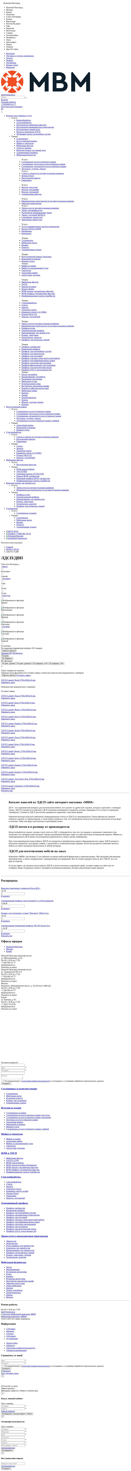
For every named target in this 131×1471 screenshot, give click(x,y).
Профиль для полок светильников (36, 363)
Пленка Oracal (27, 176)
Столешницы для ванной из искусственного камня (43, 166)
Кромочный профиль (30, 349)
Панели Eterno (27, 289)
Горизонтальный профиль (32, 330)
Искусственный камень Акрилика (36, 257)
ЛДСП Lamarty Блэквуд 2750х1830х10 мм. (19, 772)
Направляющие (13, 1269)
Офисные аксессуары (15, 1283)
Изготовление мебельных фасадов (31, 125)
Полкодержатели (28, 397)
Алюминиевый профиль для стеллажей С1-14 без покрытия (27, 901)
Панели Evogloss (28, 287)
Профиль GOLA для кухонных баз (36, 370)
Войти (30, 1414)
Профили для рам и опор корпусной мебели (40, 358)
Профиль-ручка (28, 328)
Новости (10, 1345)
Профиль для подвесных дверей (35, 340)
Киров (9, 951)
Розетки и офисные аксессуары (35, 388)
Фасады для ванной (30, 192)
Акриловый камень (24, 425)
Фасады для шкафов (30, 189)
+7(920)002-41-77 (8, 104)
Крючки (25, 404)
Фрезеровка (26, 231)
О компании (12, 1338)
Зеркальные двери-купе (31, 220)
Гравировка (26, 180)
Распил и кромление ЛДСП (28, 132)
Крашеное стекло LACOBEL (34, 312)
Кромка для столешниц (16, 1100)
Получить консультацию (11, 107)
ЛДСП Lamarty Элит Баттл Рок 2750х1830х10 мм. (23, 779)
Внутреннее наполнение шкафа (35, 386)
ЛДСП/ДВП (21, 471)
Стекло (24, 305)
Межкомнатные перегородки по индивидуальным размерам (47, 201)
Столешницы (22, 139)
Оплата (9, 58)
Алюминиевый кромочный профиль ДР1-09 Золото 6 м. (25, 926)
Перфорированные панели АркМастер (38, 296)
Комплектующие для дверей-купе (31, 150)
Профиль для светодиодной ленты (36, 367)
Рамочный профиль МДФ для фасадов (33, 478)
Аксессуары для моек (30, 275)
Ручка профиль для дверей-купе (20, 1246)
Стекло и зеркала (23, 148)
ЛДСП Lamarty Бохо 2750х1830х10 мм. (18, 744)
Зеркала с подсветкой (30, 317)
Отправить (6, 1084)
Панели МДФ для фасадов (27, 476)
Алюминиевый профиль (27, 153)
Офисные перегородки (31, 203)
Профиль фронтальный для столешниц (38, 365)
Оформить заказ (8, 682)
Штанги (9, 1297)
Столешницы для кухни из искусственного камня (43, 164)
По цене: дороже (8, 663)
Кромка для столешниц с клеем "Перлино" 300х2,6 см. (25, 913)
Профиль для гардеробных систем (36, 351)
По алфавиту (7, 658)
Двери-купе (11, 1241)
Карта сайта (12, 1343)
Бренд (5, 566)
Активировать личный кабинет (13, 1414)
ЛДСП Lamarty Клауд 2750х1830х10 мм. (18, 758)
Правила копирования (16, 1350)
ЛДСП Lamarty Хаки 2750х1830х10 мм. (18, 737)
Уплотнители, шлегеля (31, 337)
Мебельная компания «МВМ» (14, 1316)
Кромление (26, 233)
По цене (5, 656)
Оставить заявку (24, 675)
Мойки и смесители (25, 143)
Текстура (6, 595)
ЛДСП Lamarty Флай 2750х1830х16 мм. (18, 680)
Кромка (24, 245)
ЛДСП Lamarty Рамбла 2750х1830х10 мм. (19, 765)
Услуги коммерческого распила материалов (40, 226)
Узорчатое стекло (29, 310)
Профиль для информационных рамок (38, 361)
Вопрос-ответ (12, 65)
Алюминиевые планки (31, 250)
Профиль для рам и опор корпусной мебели (25, 1220)
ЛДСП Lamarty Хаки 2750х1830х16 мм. (18, 696)
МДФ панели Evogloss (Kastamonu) (21, 1165)
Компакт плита (28, 261)
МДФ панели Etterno (25, 469)
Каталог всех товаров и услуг (19, 116)
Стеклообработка (23, 122)
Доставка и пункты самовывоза (20, 56)
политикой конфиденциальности (35, 1081)
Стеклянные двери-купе (32, 217)
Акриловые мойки (29, 273)
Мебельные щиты (29, 243)
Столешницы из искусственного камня (38, 162)
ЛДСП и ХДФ (12, 1160)
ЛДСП (24, 284)
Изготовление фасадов (26, 464)
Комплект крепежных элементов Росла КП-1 (20, 888)
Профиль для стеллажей (31, 356)
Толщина (6, 579)
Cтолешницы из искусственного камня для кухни (28, 1115)
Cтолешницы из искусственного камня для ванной (28, 1117)
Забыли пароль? (8, 1411)
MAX (15, 531)
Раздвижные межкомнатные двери (36, 213)
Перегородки (12, 1243)
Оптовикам (11, 63)
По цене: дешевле (24, 663)
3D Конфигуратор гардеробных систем (33, 134)
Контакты (10, 53)
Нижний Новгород (14, 947)
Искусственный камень (26, 141)
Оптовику (11, 1336)
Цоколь (24, 400)
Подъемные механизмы (31, 379)
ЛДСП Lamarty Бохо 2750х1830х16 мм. (18, 703)
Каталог (4, 100)
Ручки (9, 1274)
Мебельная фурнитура (26, 155)
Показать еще (7, 790)
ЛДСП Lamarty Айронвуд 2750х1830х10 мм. (20, 786)
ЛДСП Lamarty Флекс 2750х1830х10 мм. (18, 751)
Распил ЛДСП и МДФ (31, 229)
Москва (9, 949)
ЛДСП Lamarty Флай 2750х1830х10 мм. (18, 730)
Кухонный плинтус (14, 1098)
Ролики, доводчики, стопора (18, 1255)
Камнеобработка (23, 120)
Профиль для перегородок (32, 354)
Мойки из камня (28, 266)
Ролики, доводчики (30, 335)
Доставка (10, 1329)
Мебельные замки (29, 391)
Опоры (24, 395)
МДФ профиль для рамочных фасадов (38, 293)
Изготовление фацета (30, 178)
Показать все (6, 936)
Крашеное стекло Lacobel (17, 1191)
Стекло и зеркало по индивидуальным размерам (42, 173)
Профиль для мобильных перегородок (23, 1215)
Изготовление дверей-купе (28, 129)
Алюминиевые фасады (31, 194)
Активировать (7, 1450)
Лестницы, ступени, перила (33, 169)
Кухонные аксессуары (31, 384)
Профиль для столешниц (17, 1227)
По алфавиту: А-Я (40, 663)
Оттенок (6, 627)
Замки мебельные (13, 1286)
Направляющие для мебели (33, 377)
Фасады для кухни (29, 187)
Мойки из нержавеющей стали (34, 268)
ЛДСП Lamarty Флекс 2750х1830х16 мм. (18, 710)
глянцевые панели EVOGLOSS (30, 474)
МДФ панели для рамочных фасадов (37, 291)
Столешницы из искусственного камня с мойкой (37, 421)
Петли (9, 1267)
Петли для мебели (29, 374)
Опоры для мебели (14, 1290)
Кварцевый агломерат (31, 259)
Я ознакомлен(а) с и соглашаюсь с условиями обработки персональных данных (54, 1081)
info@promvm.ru (8, 95)
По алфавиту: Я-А (56, 663)
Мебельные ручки (29, 381)
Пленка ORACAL (29, 314)
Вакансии (10, 67)
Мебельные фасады (24, 146)
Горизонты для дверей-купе (18, 1248)
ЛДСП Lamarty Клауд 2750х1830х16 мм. (18, 717)
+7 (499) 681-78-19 (23, 534)
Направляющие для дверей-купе (35, 333)
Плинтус (25, 247)
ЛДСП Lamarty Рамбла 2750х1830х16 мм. (19, 723)
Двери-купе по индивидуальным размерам (40, 208)
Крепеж (24, 393)
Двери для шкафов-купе (31, 210)
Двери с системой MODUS (33, 215)
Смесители (26, 270)
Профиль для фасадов (30, 347)
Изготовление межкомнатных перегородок (35, 127)
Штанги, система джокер (32, 402)
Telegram (19, 536)
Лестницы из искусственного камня (22, 1120)
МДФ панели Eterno (15, 1163)
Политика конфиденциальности (20, 1348)
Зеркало (24, 307)
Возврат (9, 60)
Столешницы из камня (26, 513)
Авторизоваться (8, 1448)
